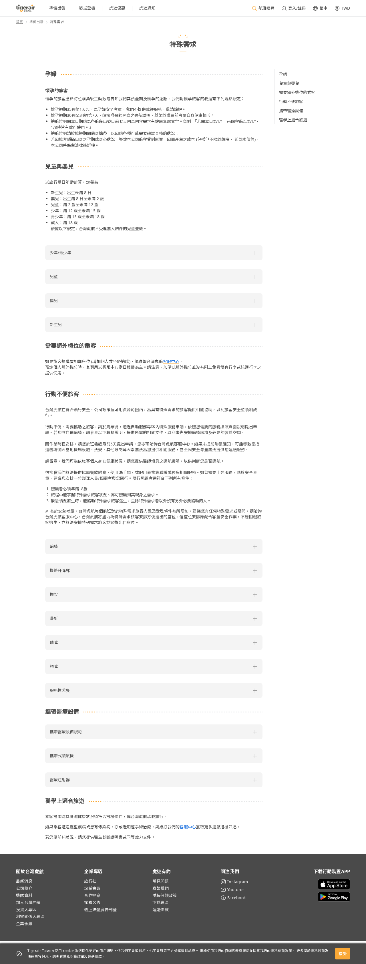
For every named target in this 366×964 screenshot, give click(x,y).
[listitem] (57, 8)
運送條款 (95, 956)
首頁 (19, 21)
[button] (153, 252)
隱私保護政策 (73, 956)
